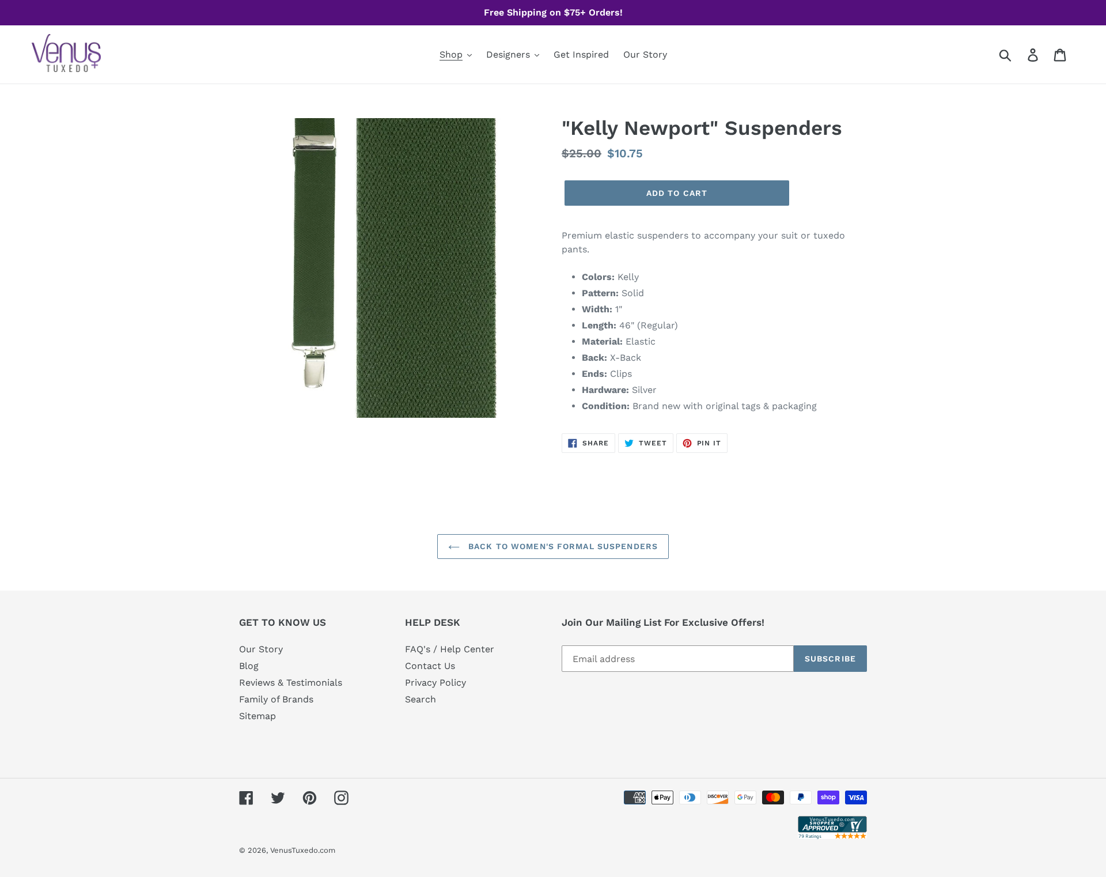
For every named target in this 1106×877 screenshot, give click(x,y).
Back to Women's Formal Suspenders (561, 546)
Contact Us (430, 665)
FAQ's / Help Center (449, 649)
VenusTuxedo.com (302, 850)
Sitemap (257, 715)
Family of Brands (276, 699)
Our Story (261, 649)
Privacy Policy (435, 682)
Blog (249, 665)
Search (420, 699)
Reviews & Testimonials (290, 682)
